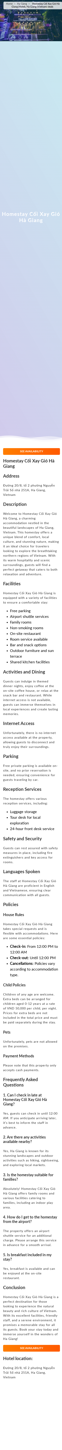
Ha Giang (22, 4)
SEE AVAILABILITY (31, 451)
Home (9, 4)
